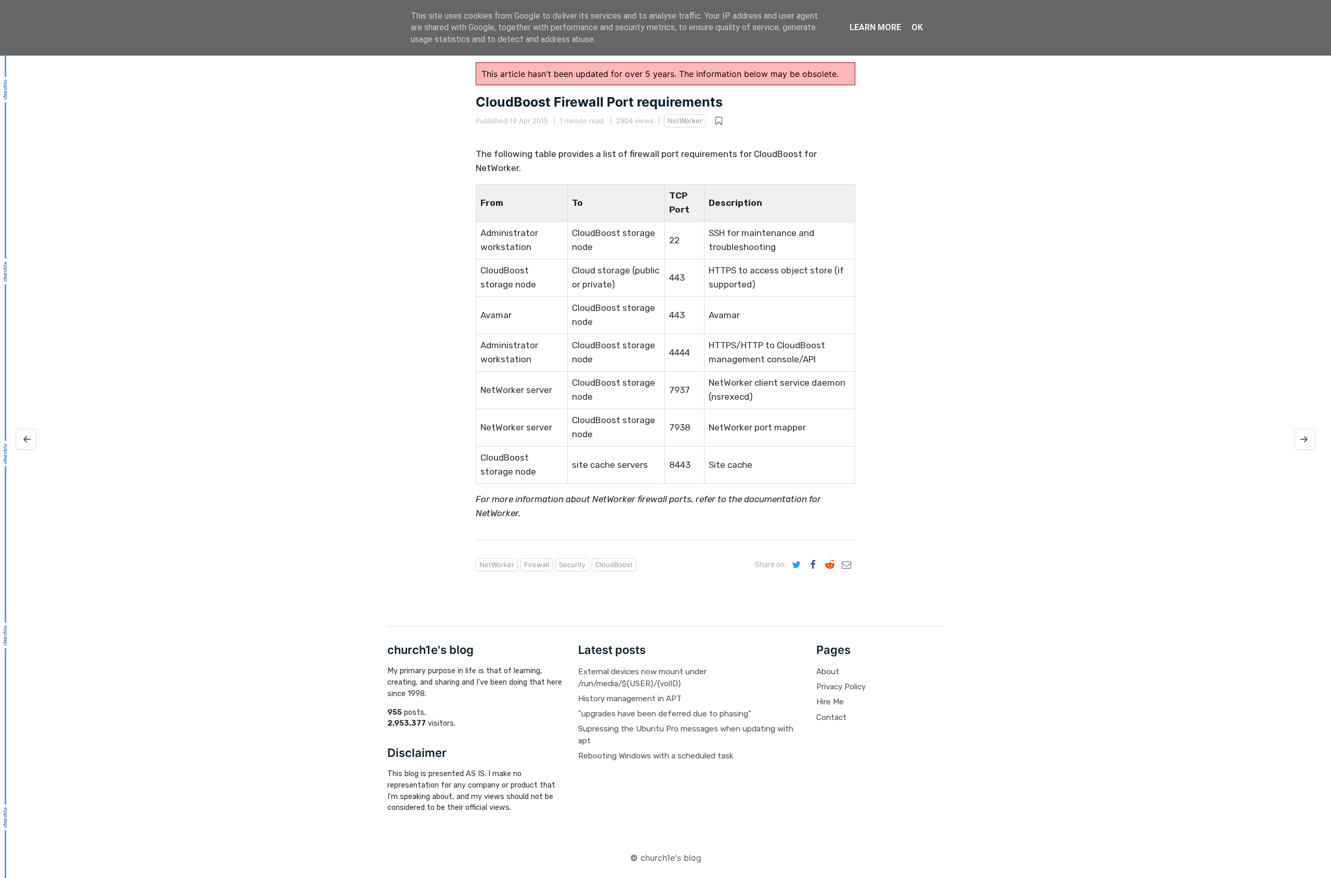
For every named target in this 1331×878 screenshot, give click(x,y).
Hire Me (830, 701)
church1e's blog (671, 858)
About (827, 671)
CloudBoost (614, 564)
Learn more (875, 27)
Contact (831, 717)
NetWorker (685, 120)
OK (917, 27)
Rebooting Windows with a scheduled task (655, 756)
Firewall (536, 564)
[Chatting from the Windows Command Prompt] (26, 439)
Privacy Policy (841, 686)
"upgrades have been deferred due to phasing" (664, 713)
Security (572, 564)
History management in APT (630, 698)
